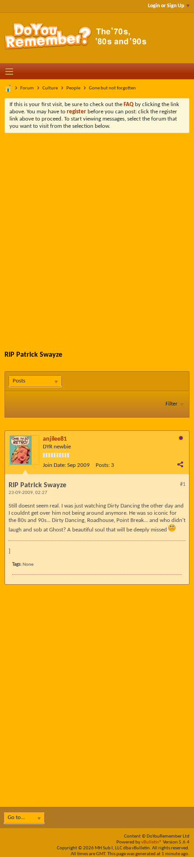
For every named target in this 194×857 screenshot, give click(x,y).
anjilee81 (55, 439)
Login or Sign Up (166, 6)
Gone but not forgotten (112, 88)
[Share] (180, 464)
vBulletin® (151, 842)
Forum (27, 88)
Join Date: (54, 465)
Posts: (103, 465)
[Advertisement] (97, 235)
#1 (182, 484)
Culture (50, 88)
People (73, 88)
